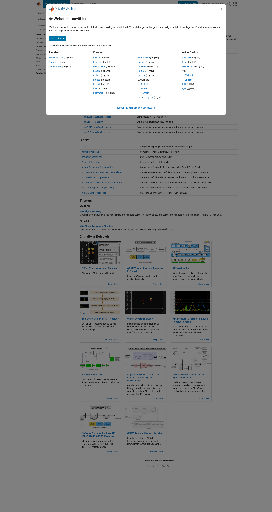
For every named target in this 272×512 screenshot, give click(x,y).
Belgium (97, 57)
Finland (96, 75)
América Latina (56, 57)
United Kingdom (145, 97)
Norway (141, 62)
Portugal (142, 71)
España (97, 71)
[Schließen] (222, 9)
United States (55, 66)
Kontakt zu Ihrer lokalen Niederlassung (136, 107)
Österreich (143, 66)
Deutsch (144, 84)
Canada (52, 62)
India (184, 62)
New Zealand (188, 66)
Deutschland (99, 66)
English (143, 88)
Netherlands (144, 57)
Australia (186, 57)
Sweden (141, 75)
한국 (184, 88)
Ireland (96, 84)
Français (144, 93)
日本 (184, 84)
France (96, 79)
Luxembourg (99, 93)
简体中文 (189, 75)
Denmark (97, 62)
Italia (95, 88)
